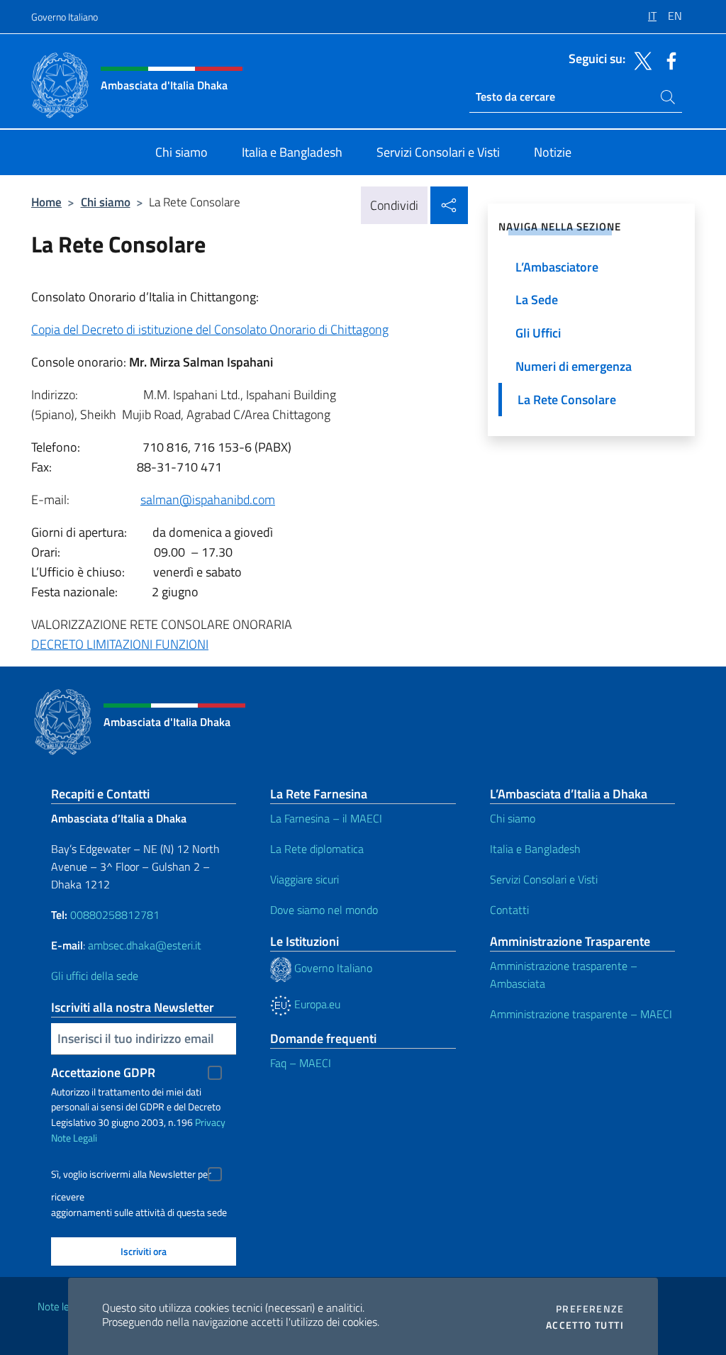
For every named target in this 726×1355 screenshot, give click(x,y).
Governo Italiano (64, 16)
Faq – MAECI (300, 1062)
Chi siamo (105, 202)
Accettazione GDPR (103, 1072)
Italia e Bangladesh (535, 848)
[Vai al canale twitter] (639, 59)
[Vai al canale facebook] (668, 59)
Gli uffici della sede (94, 975)
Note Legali (74, 1137)
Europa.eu (315, 1004)
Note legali (61, 1306)
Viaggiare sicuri (304, 879)
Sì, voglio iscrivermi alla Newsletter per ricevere (131, 1176)
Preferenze (590, 1309)
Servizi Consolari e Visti (544, 879)
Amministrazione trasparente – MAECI (581, 1013)
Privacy (210, 1122)
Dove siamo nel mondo (324, 909)
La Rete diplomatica (317, 848)
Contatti (509, 909)
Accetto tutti (585, 1325)
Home (46, 202)
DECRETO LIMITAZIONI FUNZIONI (119, 644)
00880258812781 (115, 914)
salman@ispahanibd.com (207, 499)
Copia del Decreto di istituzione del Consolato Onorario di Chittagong (210, 329)
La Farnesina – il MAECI (326, 818)
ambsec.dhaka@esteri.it (144, 945)
